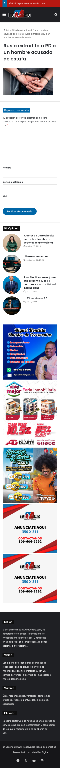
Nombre (7, 167)
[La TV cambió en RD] (12, 305)
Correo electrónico (13, 182)
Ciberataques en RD (36, 256)
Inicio (9, 30)
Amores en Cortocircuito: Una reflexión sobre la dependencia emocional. (39, 239)
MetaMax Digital (40, 752)
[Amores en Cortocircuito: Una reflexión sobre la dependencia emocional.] (12, 243)
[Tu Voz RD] (19, 14)
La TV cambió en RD (35, 298)
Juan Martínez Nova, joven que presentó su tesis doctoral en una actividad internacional (40, 283)
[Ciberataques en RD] (12, 264)
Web (5, 196)
